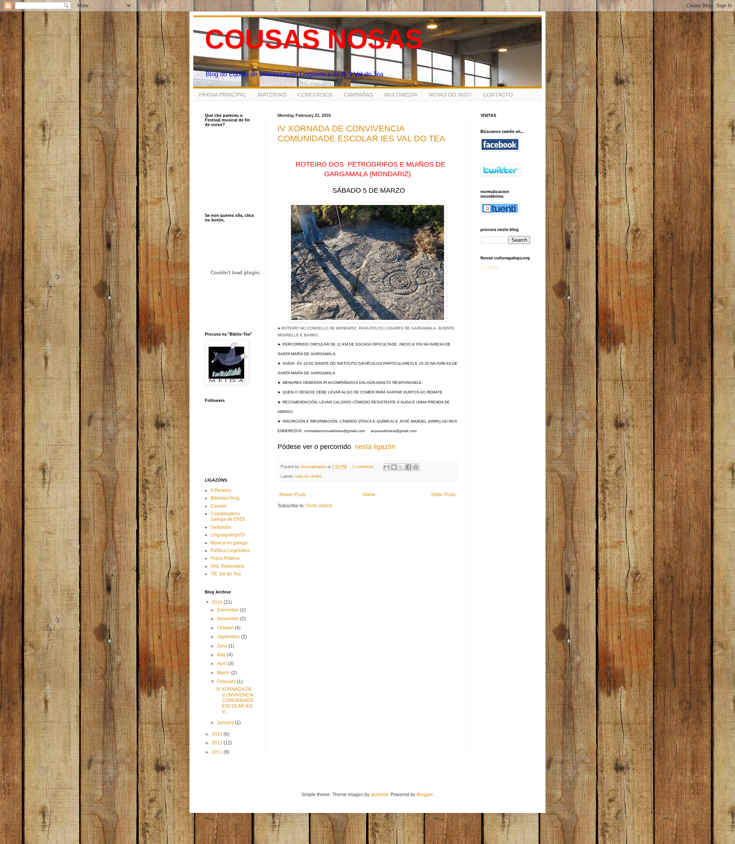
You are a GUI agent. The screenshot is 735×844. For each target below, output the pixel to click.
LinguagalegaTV (228, 535)
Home (369, 494)
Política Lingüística (230, 550)
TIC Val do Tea (226, 574)
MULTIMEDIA (400, 95)
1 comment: (363, 466)
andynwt (379, 794)
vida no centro (308, 476)
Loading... (490, 267)
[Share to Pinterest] (416, 467)
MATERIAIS (272, 95)
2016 (218, 602)
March (224, 672)
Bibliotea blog (225, 498)
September (229, 636)
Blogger (424, 794)
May (222, 654)
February (227, 681)
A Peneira (221, 490)
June (223, 646)
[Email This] (386, 467)
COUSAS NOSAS (314, 39)
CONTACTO (498, 95)
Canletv (219, 506)
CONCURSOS (315, 95)
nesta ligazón (375, 447)
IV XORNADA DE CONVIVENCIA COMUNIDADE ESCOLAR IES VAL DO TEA (361, 133)
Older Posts (443, 494)
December (228, 610)
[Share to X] (401, 467)
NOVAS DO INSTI (450, 95)
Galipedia (221, 527)
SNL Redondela (227, 566)
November (228, 618)
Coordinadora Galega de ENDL (228, 516)
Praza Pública (225, 558)
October (226, 628)
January (226, 722)
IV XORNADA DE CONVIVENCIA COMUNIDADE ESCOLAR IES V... (235, 700)
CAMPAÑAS (358, 95)
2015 (218, 734)
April (222, 663)
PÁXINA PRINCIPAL (223, 95)
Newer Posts (292, 494)
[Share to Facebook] (408, 467)
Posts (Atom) (319, 505)
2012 (218, 743)
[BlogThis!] (394, 467)
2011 (218, 752)
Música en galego (229, 543)
